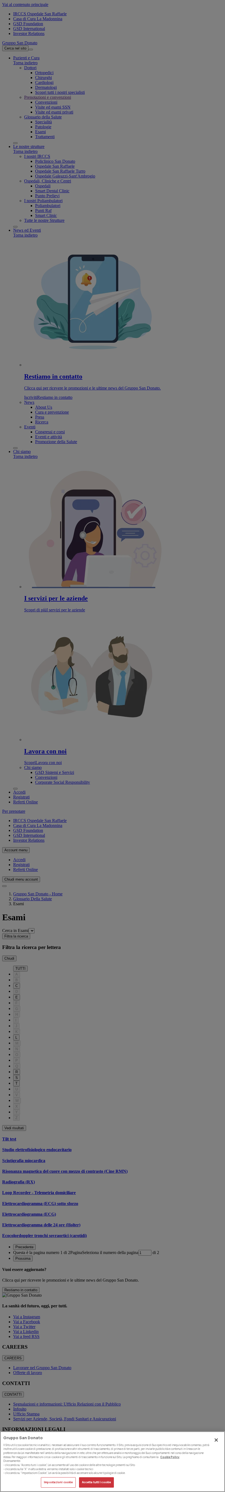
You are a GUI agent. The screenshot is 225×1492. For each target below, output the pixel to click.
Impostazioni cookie (58, 1482)
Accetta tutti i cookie (96, 1482)
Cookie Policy (169, 1457)
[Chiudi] (216, 1440)
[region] (112, 1461)
